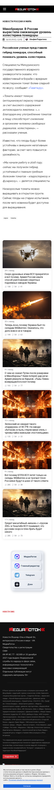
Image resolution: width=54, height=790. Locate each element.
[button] (4, 9)
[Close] (52, 767)
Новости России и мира (17, 21)
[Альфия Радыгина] (27, 39)
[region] (27, 777)
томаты (13, 218)
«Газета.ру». (36, 87)
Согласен (27, 786)
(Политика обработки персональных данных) (26, 780)
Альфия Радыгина (38, 39)
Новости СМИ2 (8, 612)
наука (6, 218)
